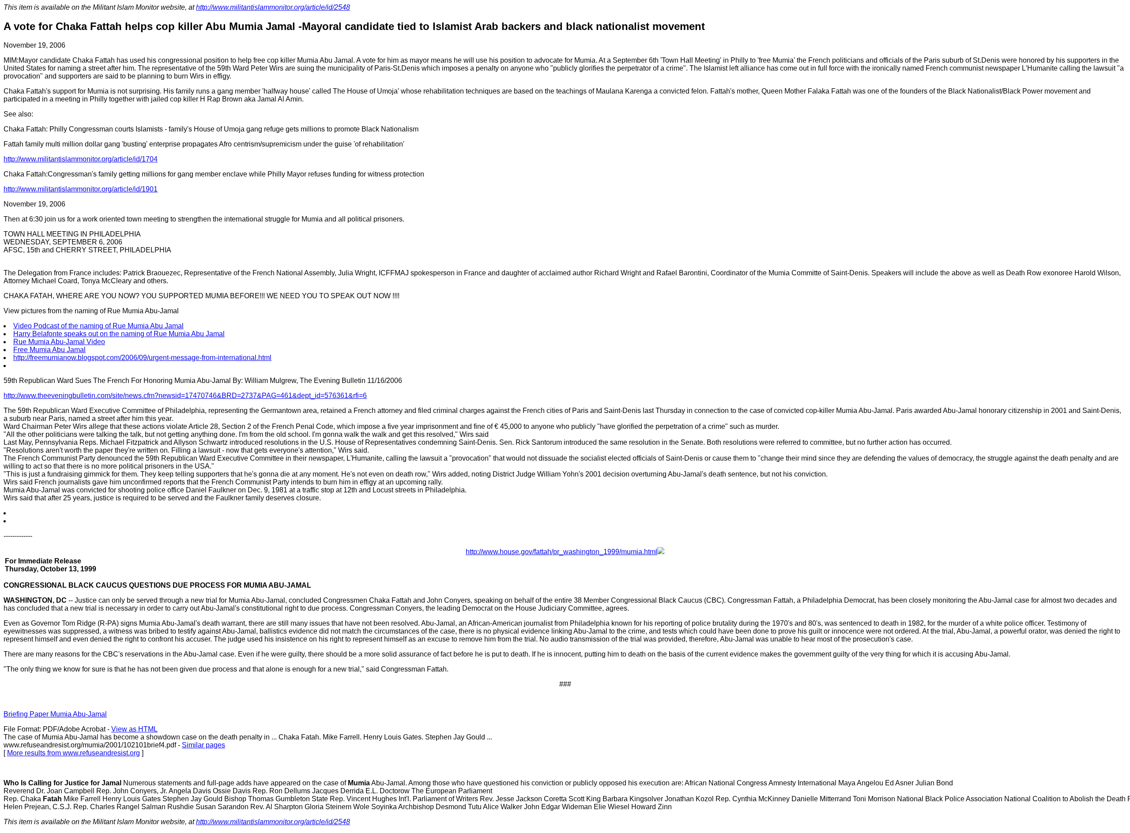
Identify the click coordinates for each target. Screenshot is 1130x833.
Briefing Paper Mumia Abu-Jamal (55, 714)
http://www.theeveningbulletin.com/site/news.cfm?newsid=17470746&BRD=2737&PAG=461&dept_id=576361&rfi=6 (185, 395)
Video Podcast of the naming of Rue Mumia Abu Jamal (98, 326)
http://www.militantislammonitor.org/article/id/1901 (81, 189)
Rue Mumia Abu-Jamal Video (59, 341)
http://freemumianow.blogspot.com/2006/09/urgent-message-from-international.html (142, 357)
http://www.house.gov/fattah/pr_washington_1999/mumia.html (561, 551)
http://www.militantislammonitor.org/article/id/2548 (273, 7)
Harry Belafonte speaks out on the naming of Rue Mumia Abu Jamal (119, 334)
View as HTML (134, 729)
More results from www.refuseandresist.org (73, 753)
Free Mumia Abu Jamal (49, 349)
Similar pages (203, 745)
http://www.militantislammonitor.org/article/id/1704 (81, 159)
